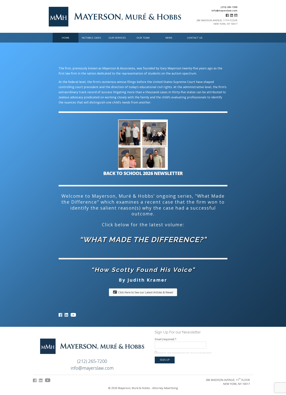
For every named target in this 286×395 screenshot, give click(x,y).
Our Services (117, 37)
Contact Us (194, 37)
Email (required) (165, 339)
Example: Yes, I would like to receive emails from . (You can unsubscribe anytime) (184, 353)
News (168, 37)
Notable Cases (91, 37)
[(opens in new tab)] (143, 169)
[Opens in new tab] (227, 16)
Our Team (143, 37)
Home (65, 37)
